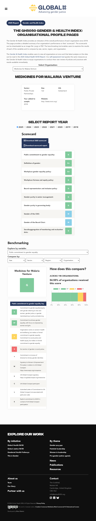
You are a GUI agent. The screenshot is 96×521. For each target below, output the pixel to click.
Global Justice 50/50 (16, 449)
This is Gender (13, 456)
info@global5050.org (57, 494)
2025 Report (13, 23)
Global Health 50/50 (16, 445)
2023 (36, 127)
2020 (60, 127)
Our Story (11, 486)
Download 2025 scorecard (36, 141)
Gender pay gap (56, 445)
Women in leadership (58, 452)
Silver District (20, 511)
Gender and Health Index (33, 23)
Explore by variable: (17, 248)
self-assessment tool (57, 57)
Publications (56, 465)
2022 (44, 127)
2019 (68, 127)
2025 (21, 127)
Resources (55, 469)
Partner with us (16, 491)
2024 (28, 127)
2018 (76, 127)
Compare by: (14, 256)
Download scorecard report (36, 145)
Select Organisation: (48, 65)
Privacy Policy (41, 503)
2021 (52, 127)
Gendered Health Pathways (18, 452)
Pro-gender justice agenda (60, 456)
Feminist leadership (57, 449)
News (53, 460)
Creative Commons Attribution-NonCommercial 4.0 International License (57, 507)
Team (10, 483)
